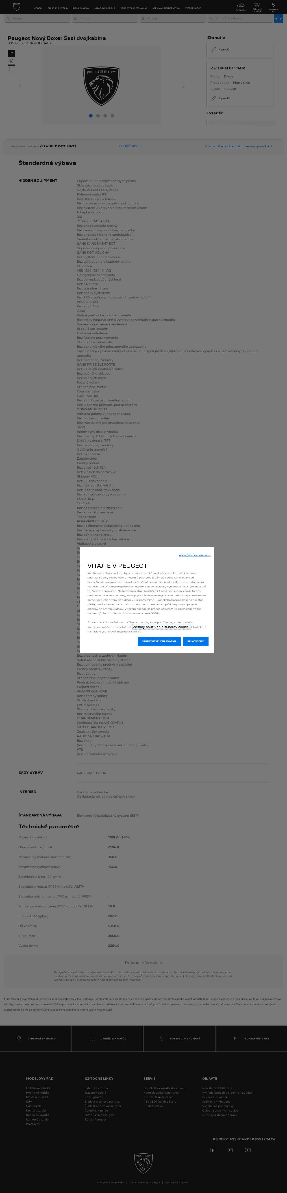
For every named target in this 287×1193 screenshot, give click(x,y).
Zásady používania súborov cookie (161, 627)
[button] (195, 556)
